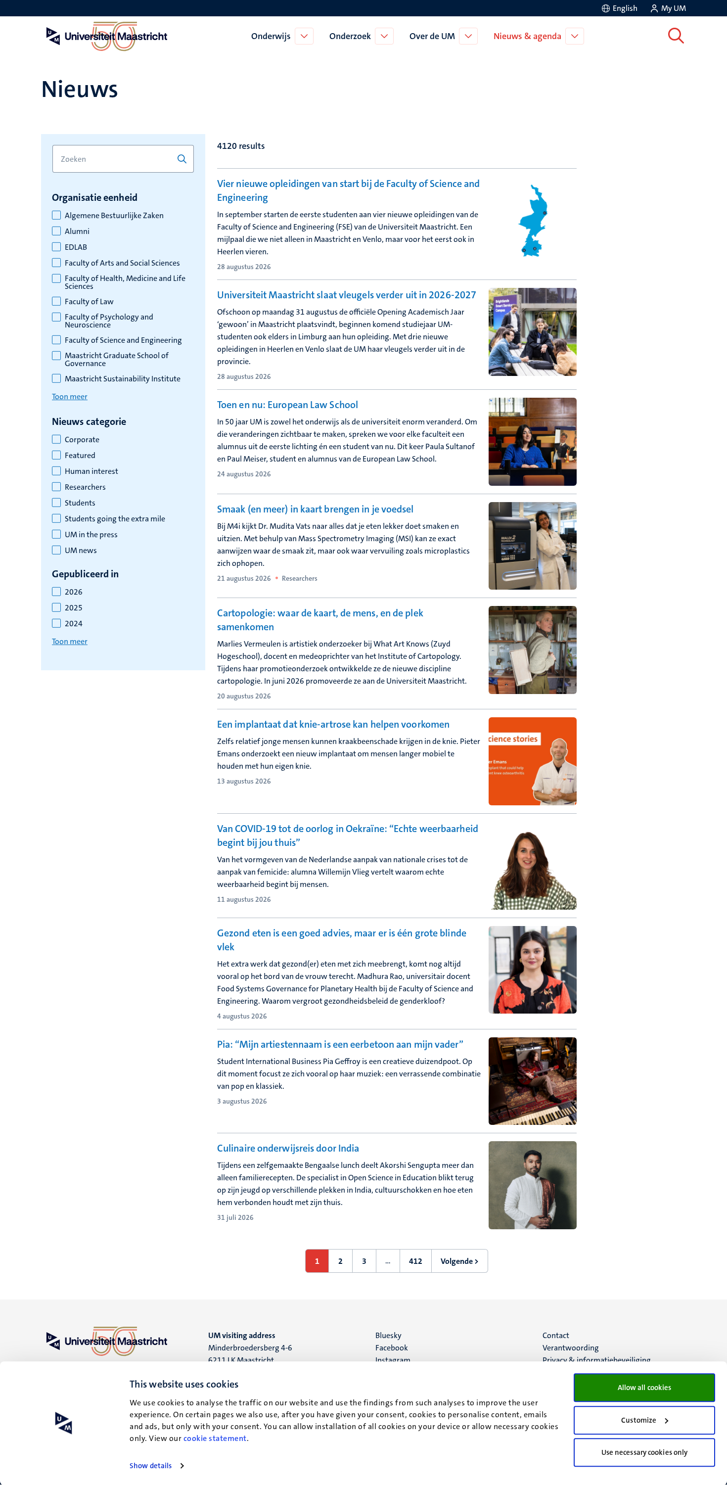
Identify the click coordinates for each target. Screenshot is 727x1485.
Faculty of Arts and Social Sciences (122, 263)
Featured (80, 456)
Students (80, 503)
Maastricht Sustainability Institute (123, 379)
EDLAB (76, 247)
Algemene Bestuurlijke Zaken (114, 216)
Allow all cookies (645, 1387)
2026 (74, 592)
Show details (151, 1466)
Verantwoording (571, 1348)
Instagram (392, 1360)
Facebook (391, 1348)
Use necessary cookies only (644, 1452)
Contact (556, 1335)
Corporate (82, 440)
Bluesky (388, 1335)
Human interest (91, 471)
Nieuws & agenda (527, 36)
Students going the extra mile (115, 519)
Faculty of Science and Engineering (123, 340)
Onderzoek (350, 36)
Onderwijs (271, 36)
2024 (74, 624)
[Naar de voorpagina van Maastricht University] (105, 36)
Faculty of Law (89, 302)
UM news (81, 551)
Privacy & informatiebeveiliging (597, 1360)
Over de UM (432, 36)
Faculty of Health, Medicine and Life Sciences (125, 282)
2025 (74, 608)
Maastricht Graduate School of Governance (117, 360)
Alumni (77, 231)
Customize (638, 1420)
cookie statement (215, 1438)
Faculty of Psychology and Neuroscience (109, 321)
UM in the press (91, 535)
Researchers (85, 487)
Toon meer (70, 396)
